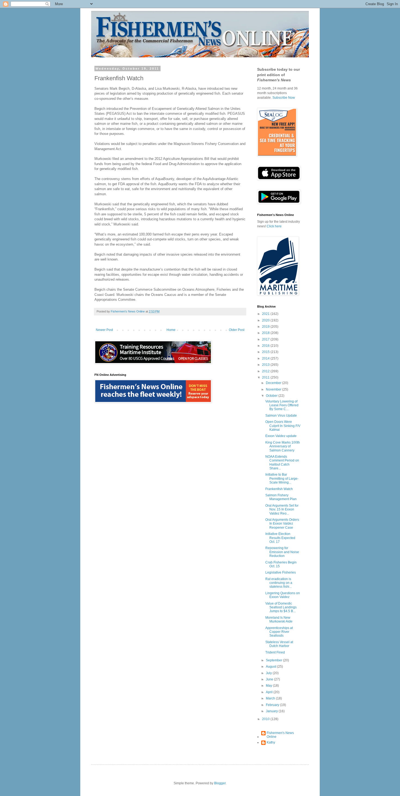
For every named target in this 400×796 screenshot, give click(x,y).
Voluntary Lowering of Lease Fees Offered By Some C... (282, 405)
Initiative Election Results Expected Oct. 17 (280, 538)
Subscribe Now (283, 98)
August (271, 666)
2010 (266, 719)
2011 (266, 377)
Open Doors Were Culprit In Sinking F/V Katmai (282, 426)
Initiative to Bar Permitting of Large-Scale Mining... (282, 478)
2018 (266, 333)
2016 (266, 346)
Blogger (220, 783)
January (272, 711)
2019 (266, 327)
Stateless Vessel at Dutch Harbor (279, 644)
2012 (266, 371)
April (269, 692)
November (274, 389)
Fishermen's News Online (280, 735)
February (273, 705)
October (272, 396)
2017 (266, 339)
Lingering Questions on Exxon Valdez (282, 595)
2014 (266, 358)
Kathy (271, 742)
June (270, 679)
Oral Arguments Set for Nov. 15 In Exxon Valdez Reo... (282, 509)
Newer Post (104, 330)
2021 (266, 314)
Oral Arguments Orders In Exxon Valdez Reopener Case (282, 523)
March (271, 698)
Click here (274, 226)
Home (171, 330)
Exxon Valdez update (281, 436)
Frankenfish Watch (279, 489)
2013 (266, 365)
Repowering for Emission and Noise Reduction (282, 552)
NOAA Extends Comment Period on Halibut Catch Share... (282, 462)
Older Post (236, 330)
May (269, 685)
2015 (266, 352)
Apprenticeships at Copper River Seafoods (279, 632)
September (274, 660)
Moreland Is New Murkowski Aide (279, 619)
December (274, 383)
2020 (266, 320)
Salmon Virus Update (281, 415)
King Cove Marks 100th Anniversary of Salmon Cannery (282, 446)
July (269, 673)
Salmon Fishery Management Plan (281, 497)
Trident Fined (275, 652)
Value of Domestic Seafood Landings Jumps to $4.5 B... (281, 607)
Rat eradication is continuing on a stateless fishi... (278, 583)
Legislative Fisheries (280, 572)
